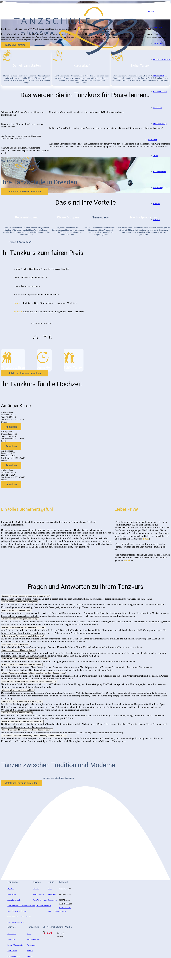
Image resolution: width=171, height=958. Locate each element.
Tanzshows (11, 939)
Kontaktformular (65, 908)
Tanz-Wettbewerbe (40, 900)
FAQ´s (50, 889)
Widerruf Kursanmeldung (57, 911)
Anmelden (11, 426)
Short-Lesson (12, 951)
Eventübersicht (38, 894)
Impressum (52, 894)
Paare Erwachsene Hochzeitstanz (19, 917)
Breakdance (11, 894)
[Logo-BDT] (47, 934)
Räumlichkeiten (33, 939)
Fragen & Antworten (40, 906)
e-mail (127, 560)
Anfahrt (30, 956)
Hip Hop (10, 889)
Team (29, 934)
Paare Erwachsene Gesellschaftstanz (20, 906)
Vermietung (31, 945)
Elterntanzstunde (13, 956)
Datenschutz (52, 900)
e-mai (145, 538)
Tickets (36, 889)
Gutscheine (11, 934)
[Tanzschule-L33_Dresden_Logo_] (75, 54)
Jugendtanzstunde (14, 900)
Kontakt (30, 951)
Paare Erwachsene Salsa (15, 922)
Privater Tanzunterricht (15, 945)
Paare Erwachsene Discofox (17, 911)
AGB (49, 906)
